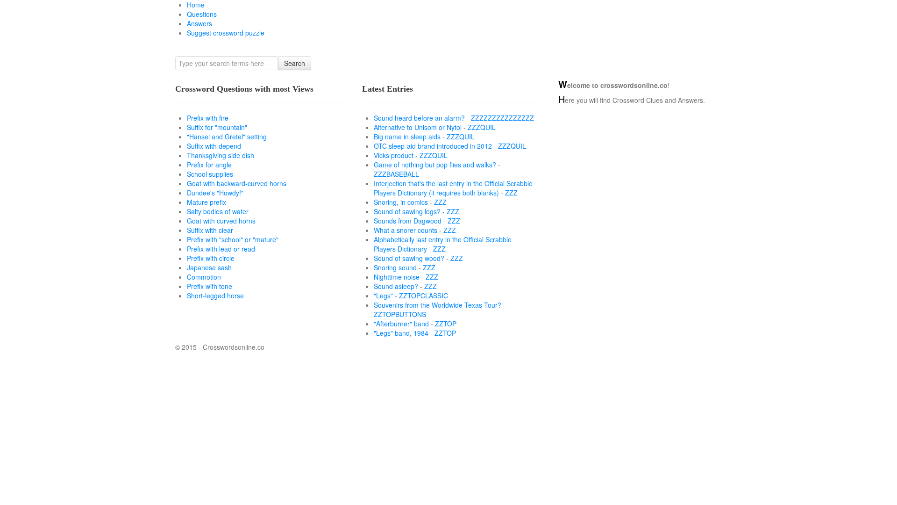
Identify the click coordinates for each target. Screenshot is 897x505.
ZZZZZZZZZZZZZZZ (502, 118)
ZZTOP (445, 323)
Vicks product (393, 155)
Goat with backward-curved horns (236, 183)
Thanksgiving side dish (220, 155)
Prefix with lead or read (221, 248)
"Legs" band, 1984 (401, 333)
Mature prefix (206, 202)
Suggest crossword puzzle (225, 32)
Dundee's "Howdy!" (215, 192)
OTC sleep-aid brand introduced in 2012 (433, 146)
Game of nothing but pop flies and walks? (435, 164)
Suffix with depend (214, 146)
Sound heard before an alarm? (419, 118)
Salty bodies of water (218, 211)
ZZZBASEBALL (396, 174)
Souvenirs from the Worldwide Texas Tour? (437, 305)
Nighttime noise (397, 276)
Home (196, 4)
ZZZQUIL (482, 127)
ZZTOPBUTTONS (400, 314)
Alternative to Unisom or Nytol (418, 127)
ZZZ (511, 192)
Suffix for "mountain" (217, 127)
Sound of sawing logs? (407, 211)
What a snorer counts (405, 230)
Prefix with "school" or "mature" (232, 239)
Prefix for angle (209, 164)
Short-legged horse (215, 295)
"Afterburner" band (401, 323)
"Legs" (383, 295)
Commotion (204, 276)
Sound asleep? (396, 286)
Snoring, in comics (401, 202)
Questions (202, 14)
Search (294, 63)
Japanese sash (209, 267)
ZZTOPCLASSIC (423, 295)
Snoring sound (395, 267)
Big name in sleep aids (407, 136)
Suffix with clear (210, 230)
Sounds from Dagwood (407, 220)
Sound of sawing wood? (409, 258)
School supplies (210, 174)
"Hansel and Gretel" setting (227, 136)
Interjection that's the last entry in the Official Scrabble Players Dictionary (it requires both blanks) (453, 188)
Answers (199, 23)
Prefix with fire (207, 118)
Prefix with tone (209, 286)
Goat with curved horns (221, 220)
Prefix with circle (211, 258)
